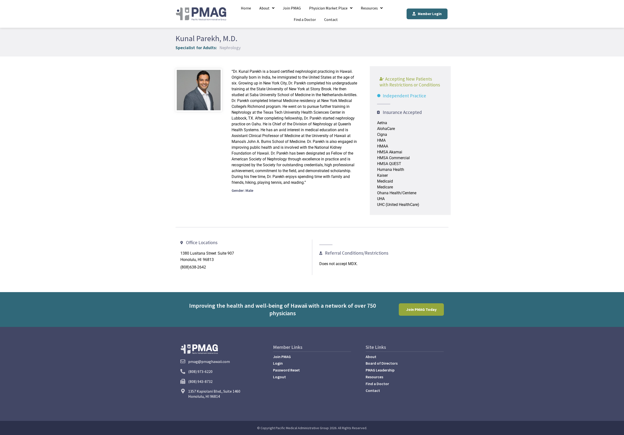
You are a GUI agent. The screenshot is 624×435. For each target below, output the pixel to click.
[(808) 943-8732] (182, 381)
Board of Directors (382, 363)
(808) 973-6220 (200, 371)
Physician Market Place (328, 8)
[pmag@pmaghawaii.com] (182, 361)
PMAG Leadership (380, 370)
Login (278, 363)
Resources (369, 8)
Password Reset (286, 370)
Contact (331, 19)
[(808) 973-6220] (182, 371)
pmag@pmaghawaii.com (209, 361)
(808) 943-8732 (200, 381)
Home (246, 8)
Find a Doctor (305, 19)
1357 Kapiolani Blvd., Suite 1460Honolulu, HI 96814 (214, 394)
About (264, 8)
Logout (279, 376)
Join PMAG (292, 8)
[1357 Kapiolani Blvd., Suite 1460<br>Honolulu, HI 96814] (182, 391)
